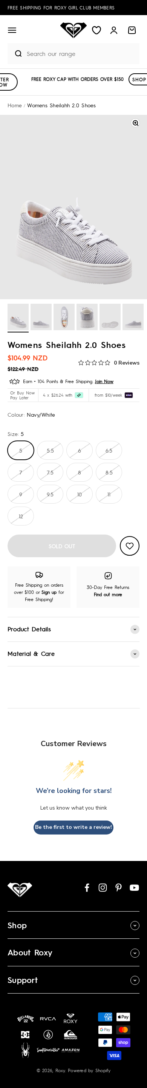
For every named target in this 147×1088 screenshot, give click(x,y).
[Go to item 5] (110, 318)
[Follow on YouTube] (134, 887)
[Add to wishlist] (129, 546)
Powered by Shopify (89, 1070)
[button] (12, 30)
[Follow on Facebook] (87, 887)
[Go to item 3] (64, 318)
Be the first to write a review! (73, 827)
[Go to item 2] (41, 318)
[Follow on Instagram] (103, 887)
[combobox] (81, 53)
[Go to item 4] (87, 318)
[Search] (15, 53)
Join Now (104, 381)
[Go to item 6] (133, 318)
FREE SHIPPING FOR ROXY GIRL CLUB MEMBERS (61, 8)
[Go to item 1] (18, 318)
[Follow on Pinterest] (118, 887)
